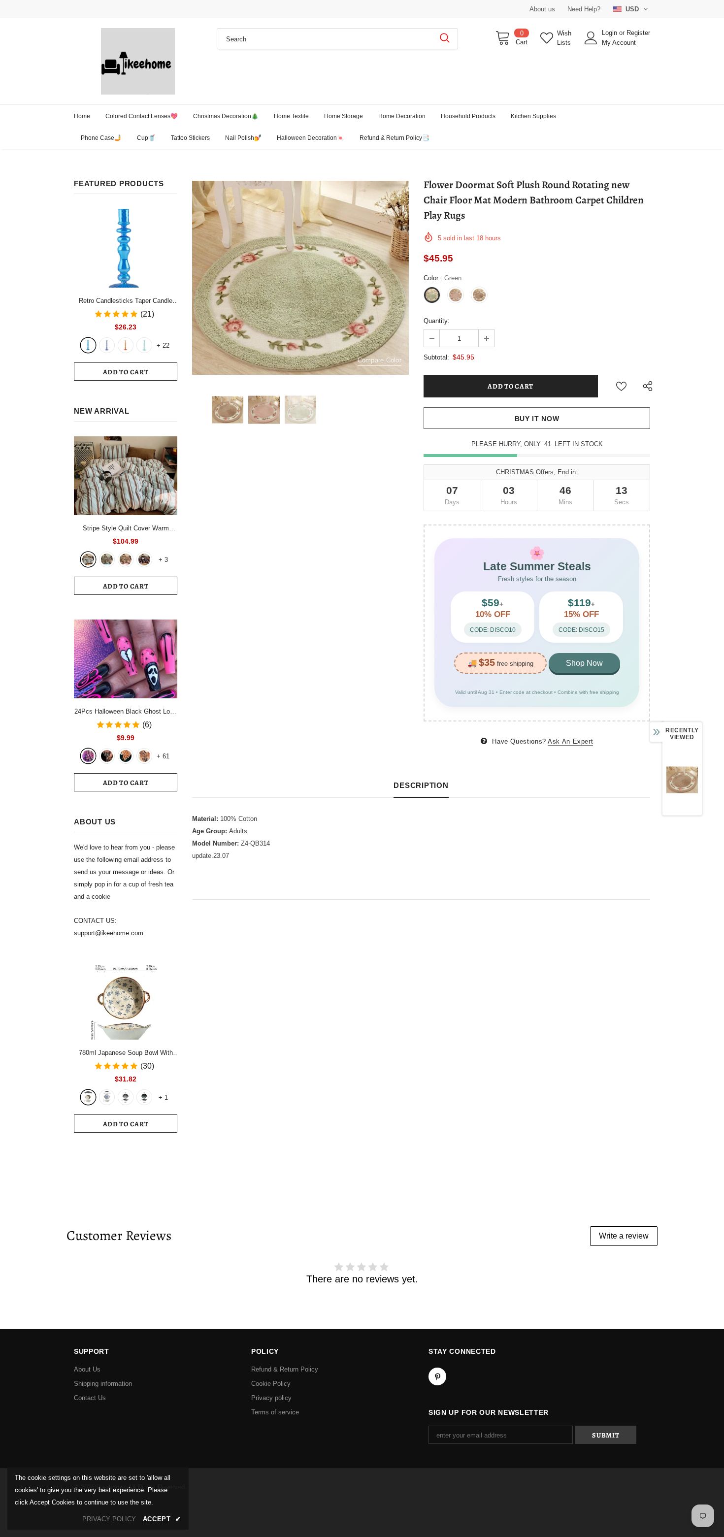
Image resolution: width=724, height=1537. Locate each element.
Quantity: (437, 321)
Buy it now (537, 419)
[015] (88, 756)
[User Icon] (591, 38)
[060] (144, 756)
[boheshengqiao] (88, 559)
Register (638, 32)
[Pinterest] (437, 1376)
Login (610, 32)
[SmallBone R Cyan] (144, 345)
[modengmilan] (106, 559)
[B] (106, 1097)
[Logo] (138, 61)
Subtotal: (436, 357)
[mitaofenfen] (125, 559)
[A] (88, 1097)
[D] (144, 1097)
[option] (300, 277)
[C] (125, 1097)
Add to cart (126, 372)
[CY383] (106, 756)
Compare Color (379, 360)
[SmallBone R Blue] (88, 345)
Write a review (624, 1236)
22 (163, 345)
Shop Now (584, 663)
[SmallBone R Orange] (125, 345)
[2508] (125, 756)
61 (163, 756)
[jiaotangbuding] (144, 559)
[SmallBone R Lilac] (106, 345)
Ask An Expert (570, 741)
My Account (619, 42)
